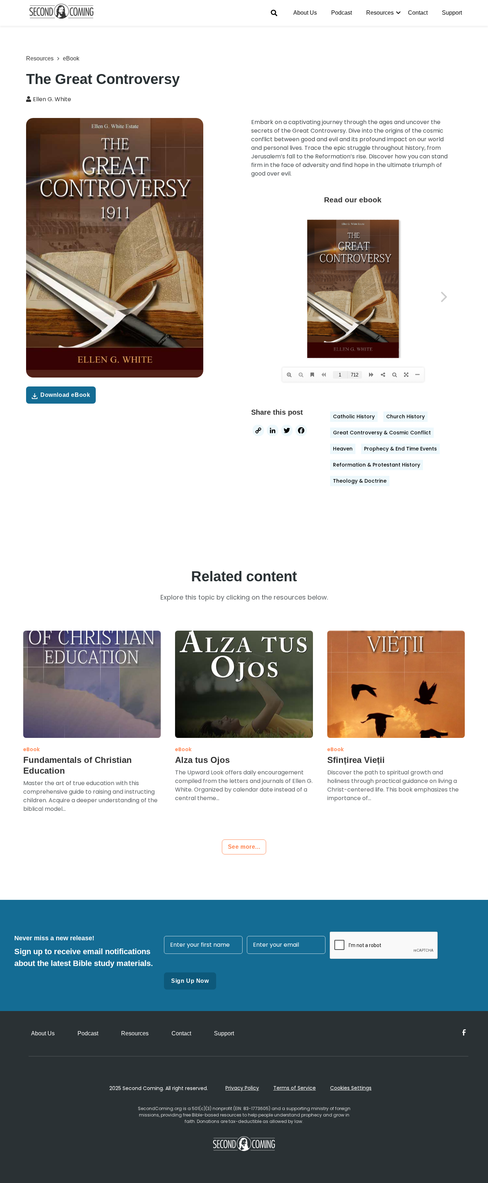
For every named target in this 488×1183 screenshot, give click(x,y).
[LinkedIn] (272, 431)
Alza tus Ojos (202, 760)
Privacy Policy (242, 1087)
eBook (71, 58)
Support (452, 13)
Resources (380, 13)
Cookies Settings (351, 1087)
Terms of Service (294, 1087)
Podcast (341, 13)
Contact (418, 13)
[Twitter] (287, 431)
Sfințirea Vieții (356, 760)
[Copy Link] (258, 431)
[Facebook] (301, 431)
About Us (305, 13)
